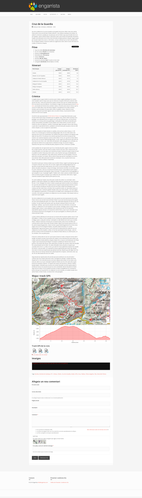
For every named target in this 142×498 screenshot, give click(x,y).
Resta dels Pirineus (101, 374)
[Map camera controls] (107, 307)
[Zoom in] (107, 318)
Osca (79, 374)
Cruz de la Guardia (66, 374)
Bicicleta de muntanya (44, 374)
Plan (95, 374)
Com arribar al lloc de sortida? (40, 354)
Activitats (52, 14)
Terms (109, 324)
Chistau (55, 374)
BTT (52, 374)
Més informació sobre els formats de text (97, 429)
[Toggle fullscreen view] (107, 280)
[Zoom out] (107, 321)
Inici (31, 14)
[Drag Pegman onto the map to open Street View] (107, 313)
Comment (35, 414)
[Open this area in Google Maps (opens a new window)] (34, 324)
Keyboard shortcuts (91, 324)
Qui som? (38, 14)
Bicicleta (37, 374)
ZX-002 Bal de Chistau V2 (54, 116)
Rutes (45, 14)
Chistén (59, 374)
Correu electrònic (36, 391)
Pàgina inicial (35, 400)
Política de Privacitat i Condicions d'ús (59, 482)
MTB (76, 374)
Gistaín (72, 374)
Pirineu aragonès (90, 374)
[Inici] (44, 5)
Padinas (83, 374)
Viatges (63, 14)
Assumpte (34, 407)
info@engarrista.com (43, 482)
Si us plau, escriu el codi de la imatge (43, 445)
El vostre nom (35, 384)
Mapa (69, 14)
